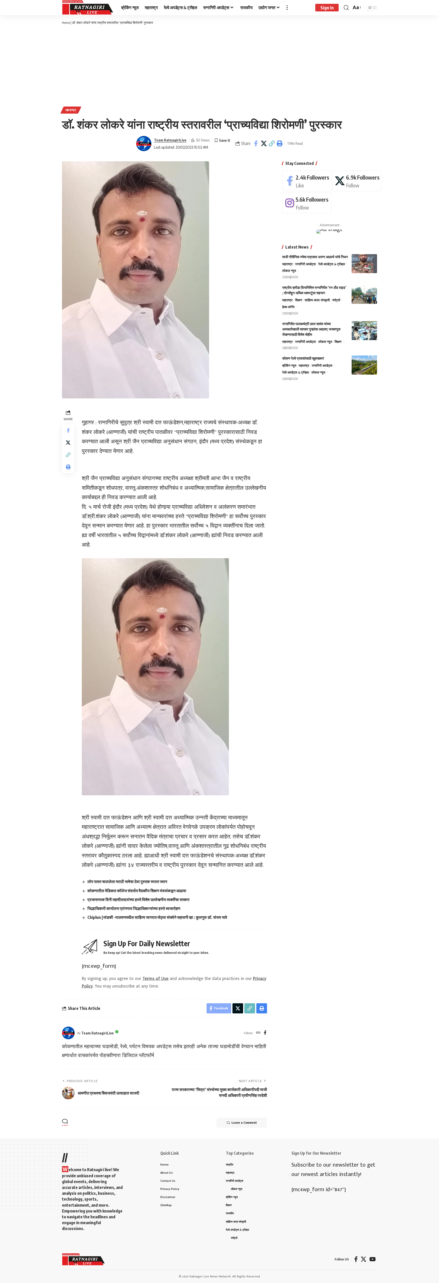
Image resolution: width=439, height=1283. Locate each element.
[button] (271, 143)
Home (66, 23)
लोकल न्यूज (289, 271)
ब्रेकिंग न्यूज (289, 365)
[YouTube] (372, 1259)
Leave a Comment (244, 1122)
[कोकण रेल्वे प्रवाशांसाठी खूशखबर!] (364, 365)
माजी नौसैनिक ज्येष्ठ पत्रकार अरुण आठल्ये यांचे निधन (315, 257)
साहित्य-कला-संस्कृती (317, 300)
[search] (346, 7)
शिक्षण (298, 300)
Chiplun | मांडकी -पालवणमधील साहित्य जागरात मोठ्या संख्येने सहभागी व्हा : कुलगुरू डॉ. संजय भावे (157, 917)
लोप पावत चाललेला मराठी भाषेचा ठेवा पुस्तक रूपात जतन (127, 881)
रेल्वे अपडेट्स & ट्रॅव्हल (331, 264)
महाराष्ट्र (71, 110)
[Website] (258, 1033)
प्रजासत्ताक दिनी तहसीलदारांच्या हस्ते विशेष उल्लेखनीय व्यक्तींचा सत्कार (138, 899)
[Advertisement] (219, 65)
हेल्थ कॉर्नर (288, 307)
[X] (357, 180)
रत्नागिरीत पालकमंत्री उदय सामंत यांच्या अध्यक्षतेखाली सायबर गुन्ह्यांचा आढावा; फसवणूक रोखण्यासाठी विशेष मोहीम (311, 329)
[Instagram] (306, 202)
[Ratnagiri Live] (87, 7)
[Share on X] (263, 143)
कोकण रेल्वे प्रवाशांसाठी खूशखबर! (303, 358)
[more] (287, 7)
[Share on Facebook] (255, 143)
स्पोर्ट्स (336, 300)
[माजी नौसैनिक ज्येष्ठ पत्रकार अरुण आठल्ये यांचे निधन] (364, 263)
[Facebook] (265, 1033)
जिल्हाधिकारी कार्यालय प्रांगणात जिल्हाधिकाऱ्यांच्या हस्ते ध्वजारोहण (133, 908)
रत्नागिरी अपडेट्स (305, 264)
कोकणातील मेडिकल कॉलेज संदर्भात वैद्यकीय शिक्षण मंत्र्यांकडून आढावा (136, 890)
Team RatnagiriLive (170, 140)
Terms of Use (155, 978)
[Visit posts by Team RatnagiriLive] (143, 143)
